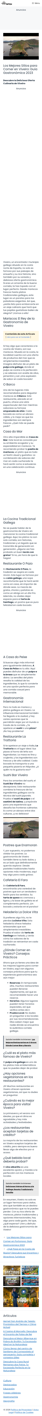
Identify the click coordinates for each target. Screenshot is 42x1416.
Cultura (7, 1380)
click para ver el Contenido (18, 337)
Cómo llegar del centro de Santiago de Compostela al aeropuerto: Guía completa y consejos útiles (19, 1353)
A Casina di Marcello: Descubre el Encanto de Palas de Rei (20, 1333)
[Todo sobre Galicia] (6, 3)
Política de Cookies (24, 1412)
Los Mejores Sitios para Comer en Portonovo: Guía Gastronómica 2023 (17, 1241)
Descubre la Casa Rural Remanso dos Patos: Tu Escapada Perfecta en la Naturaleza (16, 1366)
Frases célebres (12, 1392)
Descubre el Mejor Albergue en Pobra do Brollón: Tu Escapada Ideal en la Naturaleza (20, 1341)
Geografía (9, 1400)
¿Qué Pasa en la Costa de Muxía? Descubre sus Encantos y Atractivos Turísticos (21, 1252)
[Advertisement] (21, 19)
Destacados (10, 1384)
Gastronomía (10, 1396)
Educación (9, 1388)
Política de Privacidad (21, 1409)
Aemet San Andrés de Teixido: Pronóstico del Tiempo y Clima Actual (19, 1324)
